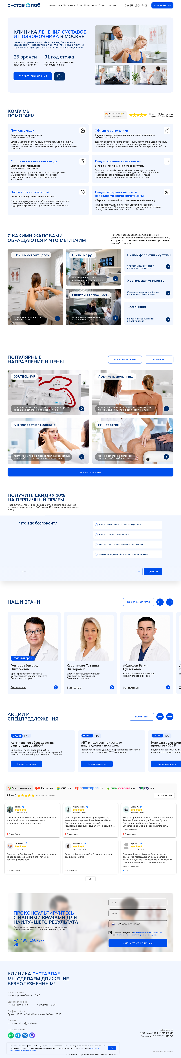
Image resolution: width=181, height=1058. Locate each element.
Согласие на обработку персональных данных (137, 935)
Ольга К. (135, 807)
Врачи (79, 5)
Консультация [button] (162, 5)
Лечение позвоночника (116, 376)
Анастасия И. (79, 807)
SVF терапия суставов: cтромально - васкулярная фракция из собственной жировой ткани (41, 408)
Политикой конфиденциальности (147, 932)
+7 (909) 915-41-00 (45, 1004)
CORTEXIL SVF (24, 376)
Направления (54, 5)
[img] (48, 392)
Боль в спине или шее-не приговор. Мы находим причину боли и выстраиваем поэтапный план (124, 408)
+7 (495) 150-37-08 (135, 5)
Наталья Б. (78, 843)
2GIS (127, 871)
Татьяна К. (19, 843)
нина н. (18, 807)
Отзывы (102, 5)
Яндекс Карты (14, 834)
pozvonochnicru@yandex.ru (22, 1023)
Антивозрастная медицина (35, 425)
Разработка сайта (163, 1051)
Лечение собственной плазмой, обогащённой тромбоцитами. (115, 456)
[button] (33, 76)
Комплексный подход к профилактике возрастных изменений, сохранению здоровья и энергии (42, 456)
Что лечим (68, 5)
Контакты (112, 5)
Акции (94, 5)
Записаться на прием (138, 943)
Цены (87, 5)
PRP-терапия (108, 425)
